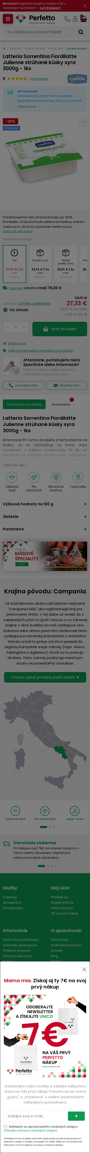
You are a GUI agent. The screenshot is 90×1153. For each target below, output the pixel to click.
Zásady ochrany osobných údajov (30, 1130)
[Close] (84, 969)
